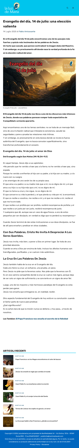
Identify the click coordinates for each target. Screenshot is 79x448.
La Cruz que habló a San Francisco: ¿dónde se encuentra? (36, 421)
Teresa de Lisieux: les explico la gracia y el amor (33, 409)
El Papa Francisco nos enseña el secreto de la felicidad (42, 319)
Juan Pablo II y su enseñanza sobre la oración (32, 384)
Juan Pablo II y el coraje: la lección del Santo (31, 396)
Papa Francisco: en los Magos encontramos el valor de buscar (38, 359)
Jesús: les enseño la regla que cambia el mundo (32, 372)
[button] (67, 8)
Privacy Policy (35, 444)
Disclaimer (45, 444)
